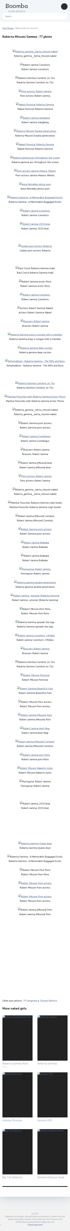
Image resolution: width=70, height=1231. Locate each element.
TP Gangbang (30, 1000)
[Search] (63, 16)
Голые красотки (35, 1224)
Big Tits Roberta (12, 1177)
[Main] (17, 6)
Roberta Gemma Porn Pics (15, 1065)
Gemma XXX (44, 1120)
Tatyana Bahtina (48, 1000)
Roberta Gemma (47, 1063)
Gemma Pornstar (12, 1120)
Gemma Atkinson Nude (50, 1177)
